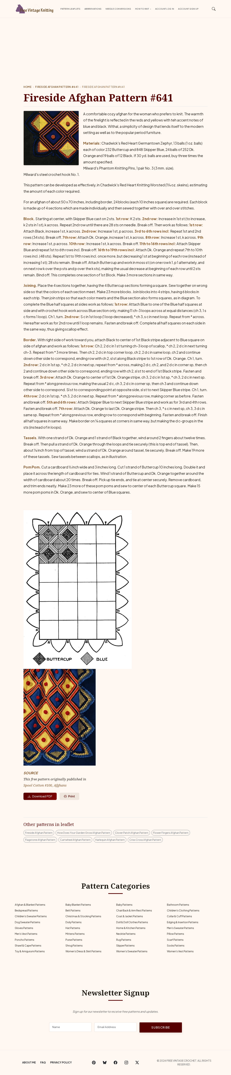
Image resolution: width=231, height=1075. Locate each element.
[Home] (35, 8)
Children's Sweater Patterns (31, 916)
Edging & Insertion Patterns (182, 922)
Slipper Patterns (125, 945)
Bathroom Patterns (178, 904)
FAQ (43, 1062)
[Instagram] (126, 1062)
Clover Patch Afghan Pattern (131, 832)
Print (71, 796)
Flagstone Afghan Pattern (40, 839)
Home (27, 86)
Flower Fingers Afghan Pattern (170, 832)
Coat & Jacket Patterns (129, 916)
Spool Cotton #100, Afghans (45, 785)
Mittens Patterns (75, 933)
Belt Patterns (73, 910)
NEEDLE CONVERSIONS (118, 8)
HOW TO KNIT (142, 8)
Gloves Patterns (24, 928)
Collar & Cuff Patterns (179, 916)
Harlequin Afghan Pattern (110, 839)
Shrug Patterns (74, 945)
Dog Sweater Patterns (27, 922)
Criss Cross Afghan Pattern (145, 839)
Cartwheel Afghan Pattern (75, 839)
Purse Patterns (74, 939)
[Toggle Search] (214, 9)
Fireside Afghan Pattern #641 (56, 86)
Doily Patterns (74, 922)
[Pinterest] (94, 1062)
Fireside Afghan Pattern (39, 832)
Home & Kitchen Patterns (130, 928)
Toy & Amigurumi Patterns (30, 951)
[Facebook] (115, 1062)
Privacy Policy (61, 1062)
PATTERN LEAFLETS (70, 8)
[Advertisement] (115, 45)
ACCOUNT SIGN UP (188, 8)
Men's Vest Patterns (26, 933)
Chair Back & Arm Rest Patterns (134, 910)
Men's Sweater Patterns (180, 928)
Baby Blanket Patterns (78, 904)
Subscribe (160, 1027)
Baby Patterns (124, 904)
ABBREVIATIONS (93, 8)
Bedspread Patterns (26, 910)
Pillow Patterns (175, 933)
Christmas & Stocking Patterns (83, 916)
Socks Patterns (175, 945)
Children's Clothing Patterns (183, 910)
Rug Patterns (123, 939)
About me (29, 1062)
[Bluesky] (105, 1062)
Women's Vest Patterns (180, 951)
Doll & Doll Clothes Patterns (132, 922)
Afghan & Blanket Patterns (30, 904)
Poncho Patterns (24, 939)
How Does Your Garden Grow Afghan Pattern (83, 832)
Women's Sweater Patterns (131, 951)
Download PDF (42, 796)
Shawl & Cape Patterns (28, 945)
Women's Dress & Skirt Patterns (83, 951)
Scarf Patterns (175, 939)
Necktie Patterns (126, 933)
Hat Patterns (73, 928)
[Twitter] (137, 1062)
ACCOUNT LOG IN (164, 8)
